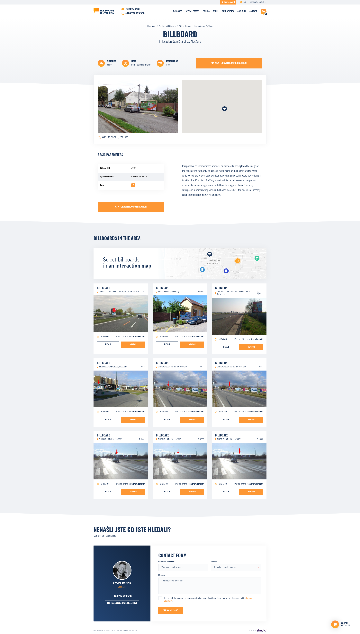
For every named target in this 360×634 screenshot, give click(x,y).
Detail (108, 344)
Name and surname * (166, 562)
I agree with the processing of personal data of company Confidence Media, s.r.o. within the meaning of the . (208, 599)
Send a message (170, 610)
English (261, 2)
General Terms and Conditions (127, 630)
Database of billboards (167, 26)
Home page (151, 26)
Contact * (214, 562)
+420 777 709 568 (122, 596)
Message (161, 575)
